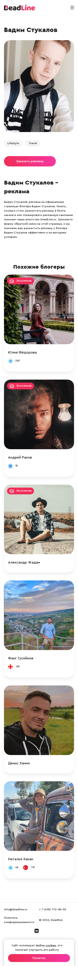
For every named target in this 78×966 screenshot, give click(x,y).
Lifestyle (13, 143)
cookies (51, 945)
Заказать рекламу (30, 161)
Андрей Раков (20, 457)
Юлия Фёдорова (22, 352)
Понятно (39, 958)
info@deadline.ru (15, 909)
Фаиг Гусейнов (20, 658)
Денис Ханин (19, 763)
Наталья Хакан (20, 859)
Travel (33, 143)
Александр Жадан (24, 562)
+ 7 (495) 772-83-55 (52, 909)
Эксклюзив (24, 280)
